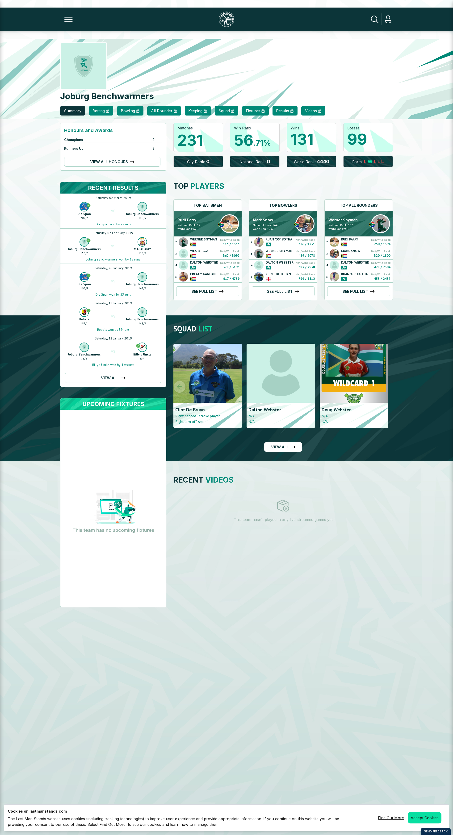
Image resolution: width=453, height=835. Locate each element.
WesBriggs (199, 251)
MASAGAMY (142, 249)
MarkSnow (263, 220)
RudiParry (186, 220)
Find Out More (391, 817)
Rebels (84, 319)
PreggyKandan (203, 274)
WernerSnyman (203, 239)
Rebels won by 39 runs (113, 329)
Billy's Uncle (142, 354)
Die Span (84, 214)
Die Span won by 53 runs (113, 294)
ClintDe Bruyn (278, 274)
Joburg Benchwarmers (142, 214)
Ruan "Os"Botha (279, 239)
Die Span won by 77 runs (113, 224)
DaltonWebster (204, 262)
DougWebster (263, 410)
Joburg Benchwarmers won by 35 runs (113, 259)
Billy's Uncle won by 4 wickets (113, 365)
